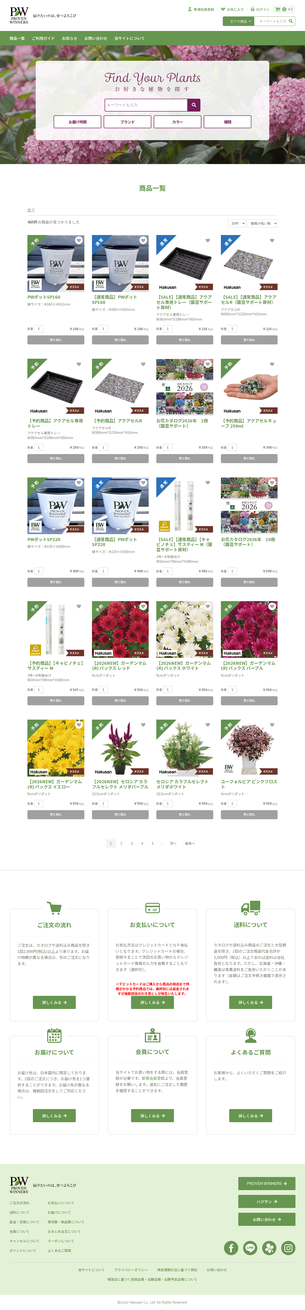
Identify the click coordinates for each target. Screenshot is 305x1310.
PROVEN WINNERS (264, 1183)
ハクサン (264, 1201)
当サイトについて (129, 38)
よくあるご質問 (59, 1250)
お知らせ (69, 38)
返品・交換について (25, 1221)
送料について (20, 1212)
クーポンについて (61, 1240)
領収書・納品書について (66, 1221)
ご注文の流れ (20, 1202)
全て (31, 210)
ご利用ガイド (43, 38)
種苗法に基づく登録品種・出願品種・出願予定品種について (152, 1279)
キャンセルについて (25, 1240)
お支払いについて (61, 1202)
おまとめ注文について (64, 1231)
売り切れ (55, 340)
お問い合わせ (95, 38)
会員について (20, 1231)
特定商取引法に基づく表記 (177, 1269)
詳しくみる (51, 1002)
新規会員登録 (153, 1078)
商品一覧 (17, 38)
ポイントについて (23, 1250)
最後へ (190, 843)
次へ (173, 843)
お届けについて (59, 1212)
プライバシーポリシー (131, 1269)
